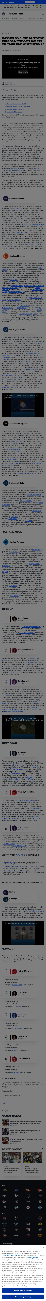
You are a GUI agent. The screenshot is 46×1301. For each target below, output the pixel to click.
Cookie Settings (22, 1286)
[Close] (43, 1247)
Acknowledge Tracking (23, 1297)
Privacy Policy (33, 1258)
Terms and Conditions (10, 1255)
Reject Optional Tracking (23, 1290)
